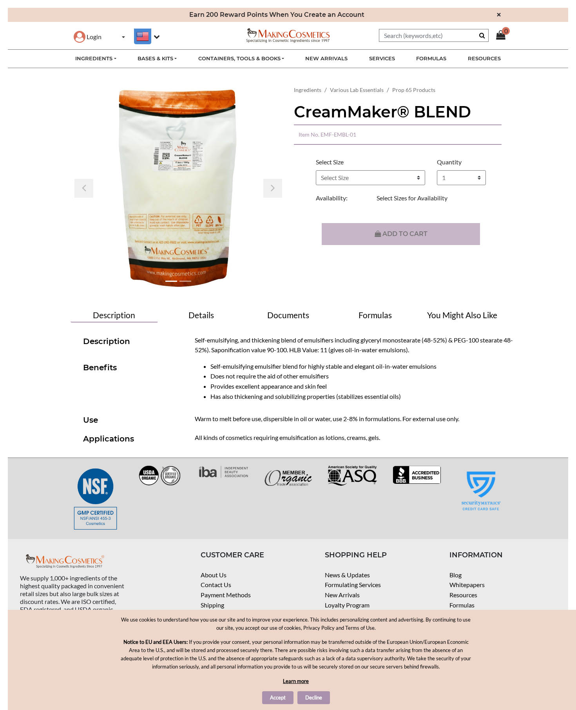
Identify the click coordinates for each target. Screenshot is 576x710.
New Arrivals (342, 594)
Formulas (462, 605)
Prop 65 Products (413, 89)
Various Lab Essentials (357, 89)
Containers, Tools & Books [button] (239, 58)
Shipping (212, 605)
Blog (455, 574)
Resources (463, 594)
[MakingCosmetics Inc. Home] (288, 34)
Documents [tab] (288, 315)
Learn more (296, 681)
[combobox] (434, 35)
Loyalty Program (347, 605)
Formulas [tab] (375, 315)
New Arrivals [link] (326, 58)
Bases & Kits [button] (155, 58)
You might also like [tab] (462, 315)
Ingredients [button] (93, 58)
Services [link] (382, 58)
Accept (278, 697)
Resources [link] (484, 58)
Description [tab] (114, 315)
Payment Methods (226, 594)
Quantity (449, 162)
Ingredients (307, 89)
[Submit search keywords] (482, 35)
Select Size (330, 162)
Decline (313, 697)
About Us (213, 574)
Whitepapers (467, 584)
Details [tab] (201, 315)
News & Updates (347, 574)
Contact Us (216, 584)
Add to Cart (404, 234)
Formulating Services (353, 584)
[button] (87, 36)
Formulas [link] (431, 58)
